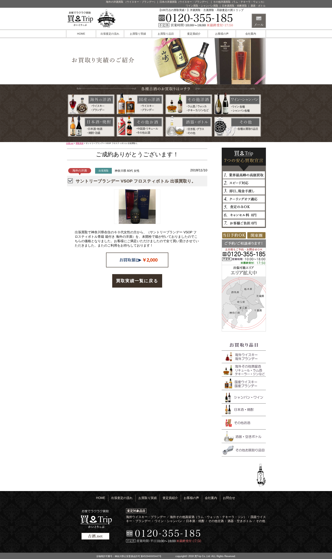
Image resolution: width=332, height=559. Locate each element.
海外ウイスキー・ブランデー (146, 517)
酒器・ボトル (258, 5)
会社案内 (250, 33)
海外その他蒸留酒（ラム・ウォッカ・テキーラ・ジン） (208, 517)
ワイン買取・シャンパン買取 (202, 5)
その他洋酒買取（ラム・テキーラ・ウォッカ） (239, 1)
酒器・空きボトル (240, 521)
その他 (260, 521)
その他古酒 (216, 521)
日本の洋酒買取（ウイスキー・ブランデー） (184, 1)
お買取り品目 (166, 33)
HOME (81, 33)
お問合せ (229, 498)
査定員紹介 (194, 33)
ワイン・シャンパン (168, 521)
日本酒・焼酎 (195, 521)
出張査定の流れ (109, 33)
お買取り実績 (138, 33)
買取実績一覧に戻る (137, 280)
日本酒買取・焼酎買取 (235, 5)
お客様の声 (222, 33)
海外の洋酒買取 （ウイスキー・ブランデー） (131, 1)
